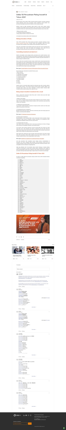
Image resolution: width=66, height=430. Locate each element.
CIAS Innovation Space (37, 416)
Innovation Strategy (26, 5)
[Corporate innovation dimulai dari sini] (47, 250)
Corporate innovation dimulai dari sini (47, 255)
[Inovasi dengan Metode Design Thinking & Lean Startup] (18, 250)
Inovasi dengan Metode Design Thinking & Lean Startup (17, 255)
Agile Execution (39, 5)
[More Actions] (49, 274)
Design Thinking (33, 5)
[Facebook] (28, 415)
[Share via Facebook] (16, 236)
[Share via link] (23, 236)
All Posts (13, 5)
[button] (43, 2)
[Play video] (33, 224)
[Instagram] (31, 415)
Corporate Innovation (19, 5)
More (44, 5)
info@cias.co (38, 418)
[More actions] (49, 11)
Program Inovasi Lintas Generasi (32, 255)
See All (53, 244)
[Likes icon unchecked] (19, 286)
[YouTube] (26, 415)
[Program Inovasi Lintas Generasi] (33, 250)
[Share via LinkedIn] (21, 236)
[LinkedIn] (24, 415)
